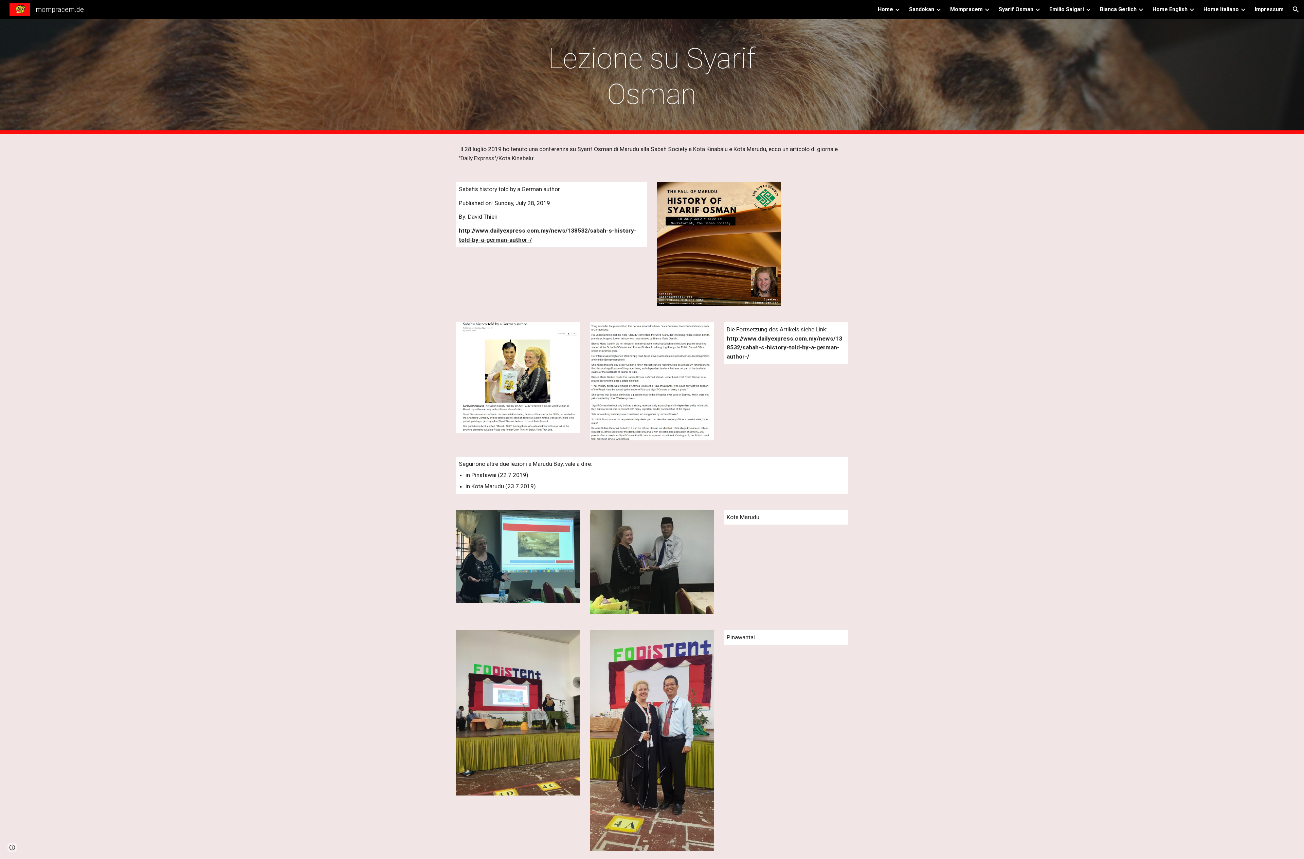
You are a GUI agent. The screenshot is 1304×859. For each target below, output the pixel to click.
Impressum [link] (1269, 9)
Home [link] (885, 9)
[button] (1296, 9)
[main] (652, 76)
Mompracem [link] (966, 9)
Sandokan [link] (921, 9)
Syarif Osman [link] (1016, 9)
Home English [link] (1170, 9)
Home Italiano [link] (1221, 9)
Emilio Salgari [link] (1066, 9)
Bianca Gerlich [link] (1118, 9)
